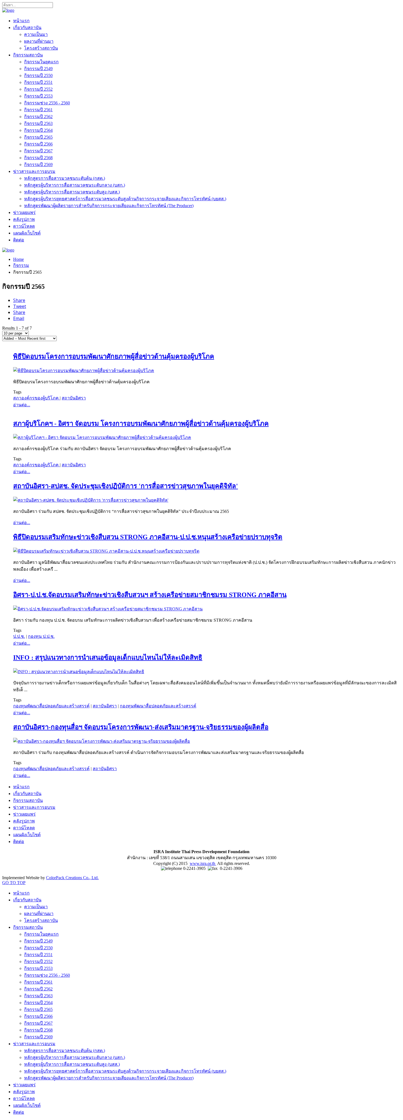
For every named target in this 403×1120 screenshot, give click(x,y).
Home (18, 259)
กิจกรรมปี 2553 (38, 96)
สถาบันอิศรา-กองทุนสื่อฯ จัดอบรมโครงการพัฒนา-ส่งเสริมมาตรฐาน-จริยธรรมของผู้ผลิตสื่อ (140, 727)
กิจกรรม (21, 265)
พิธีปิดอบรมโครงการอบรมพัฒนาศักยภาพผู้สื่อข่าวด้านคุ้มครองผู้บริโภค (113, 356)
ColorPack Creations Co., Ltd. (72, 877)
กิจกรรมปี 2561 (38, 109)
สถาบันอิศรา (74, 398)
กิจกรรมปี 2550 (38, 75)
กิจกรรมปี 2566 (38, 144)
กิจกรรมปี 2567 (38, 150)
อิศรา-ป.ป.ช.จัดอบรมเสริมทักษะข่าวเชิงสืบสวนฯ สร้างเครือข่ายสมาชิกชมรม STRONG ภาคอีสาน (149, 594)
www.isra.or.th (203, 863)
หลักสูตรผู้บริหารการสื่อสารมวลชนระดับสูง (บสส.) (72, 192)
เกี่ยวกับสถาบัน (27, 27)
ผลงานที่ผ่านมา (38, 41)
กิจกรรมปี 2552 (38, 89)
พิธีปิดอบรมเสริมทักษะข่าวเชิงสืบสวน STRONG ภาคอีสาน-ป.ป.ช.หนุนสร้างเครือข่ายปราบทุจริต (147, 537)
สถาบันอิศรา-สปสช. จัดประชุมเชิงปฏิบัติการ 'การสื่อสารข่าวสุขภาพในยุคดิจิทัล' (125, 486)
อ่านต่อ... (21, 404)
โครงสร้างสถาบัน (41, 48)
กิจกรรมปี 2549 (38, 68)
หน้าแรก (21, 20)
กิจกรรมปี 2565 (38, 137)
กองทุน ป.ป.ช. (41, 636)
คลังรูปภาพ (24, 219)
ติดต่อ (18, 240)
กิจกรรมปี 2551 (38, 82)
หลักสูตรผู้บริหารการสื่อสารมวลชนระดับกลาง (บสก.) (74, 185)
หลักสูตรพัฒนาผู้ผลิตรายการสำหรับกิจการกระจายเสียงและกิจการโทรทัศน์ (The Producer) (109, 205)
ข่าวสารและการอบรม (34, 171)
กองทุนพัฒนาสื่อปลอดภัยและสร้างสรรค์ (51, 706)
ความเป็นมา (36, 34)
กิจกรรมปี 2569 (38, 164)
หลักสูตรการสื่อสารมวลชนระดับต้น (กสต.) (64, 178)
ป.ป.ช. (19, 636)
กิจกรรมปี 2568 (38, 157)
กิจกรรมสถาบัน (28, 55)
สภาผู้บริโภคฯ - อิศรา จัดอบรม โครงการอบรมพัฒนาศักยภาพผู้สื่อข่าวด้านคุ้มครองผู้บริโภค (141, 423)
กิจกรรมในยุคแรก (41, 61)
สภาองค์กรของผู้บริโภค (36, 398)
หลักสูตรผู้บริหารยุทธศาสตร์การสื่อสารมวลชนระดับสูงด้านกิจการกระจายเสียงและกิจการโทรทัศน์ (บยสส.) (125, 198)
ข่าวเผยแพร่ (24, 212)
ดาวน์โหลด (24, 226)
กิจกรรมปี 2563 (38, 123)
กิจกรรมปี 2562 (38, 116)
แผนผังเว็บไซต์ (27, 233)
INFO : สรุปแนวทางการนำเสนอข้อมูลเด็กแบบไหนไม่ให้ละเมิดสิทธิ (107, 657)
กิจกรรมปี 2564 (38, 130)
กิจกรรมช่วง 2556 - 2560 (47, 103)
